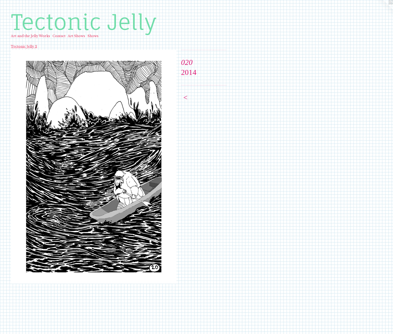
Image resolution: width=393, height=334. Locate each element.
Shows (93, 36)
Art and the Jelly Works (30, 36)
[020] (93, 167)
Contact (59, 36)
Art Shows (76, 36)
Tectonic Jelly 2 (24, 46)
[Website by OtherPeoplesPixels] (384, 9)
